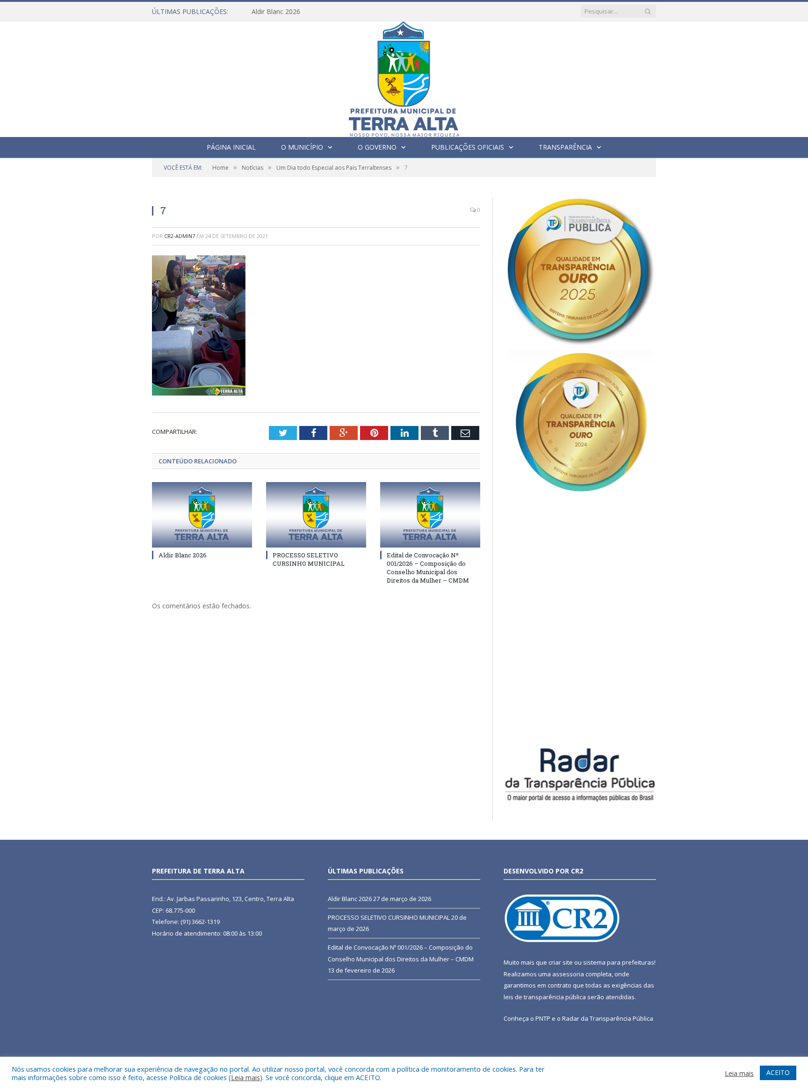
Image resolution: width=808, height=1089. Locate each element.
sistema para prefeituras (618, 962)
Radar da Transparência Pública (607, 1018)
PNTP (542, 1018)
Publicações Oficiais (467, 147)
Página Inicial (231, 147)
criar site (560, 962)
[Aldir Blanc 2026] (202, 515)
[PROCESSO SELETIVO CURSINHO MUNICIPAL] (316, 515)
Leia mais (245, 1077)
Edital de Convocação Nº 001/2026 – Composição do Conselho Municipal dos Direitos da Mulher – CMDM (428, 568)
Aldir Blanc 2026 (276, 11)
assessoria (568, 974)
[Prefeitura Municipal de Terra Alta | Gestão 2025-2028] (404, 77)
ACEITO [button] (778, 1072)
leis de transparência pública (545, 997)
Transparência (565, 147)
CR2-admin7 (179, 235)
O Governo (377, 147)
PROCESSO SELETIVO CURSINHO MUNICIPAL (309, 559)
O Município (302, 147)
